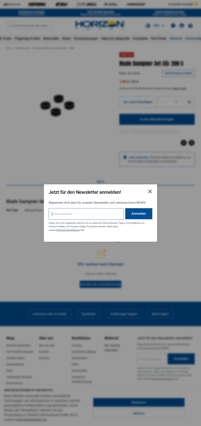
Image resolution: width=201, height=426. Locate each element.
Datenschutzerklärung (68, 230)
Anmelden (139, 213)
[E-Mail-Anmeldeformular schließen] (150, 191)
